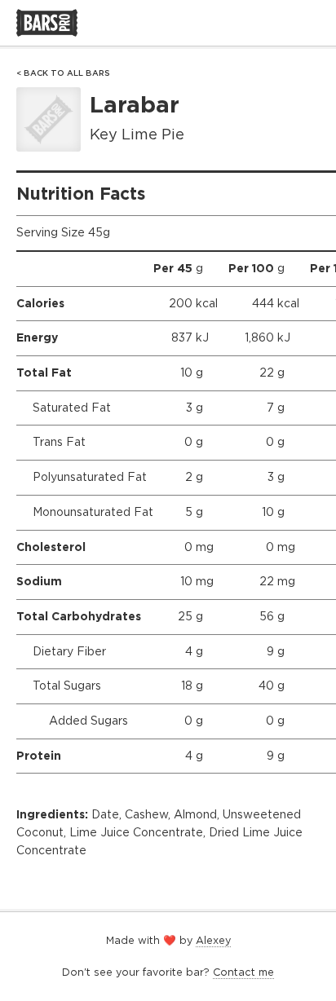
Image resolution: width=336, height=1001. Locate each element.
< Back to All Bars (63, 72)
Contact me (243, 972)
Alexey (213, 940)
